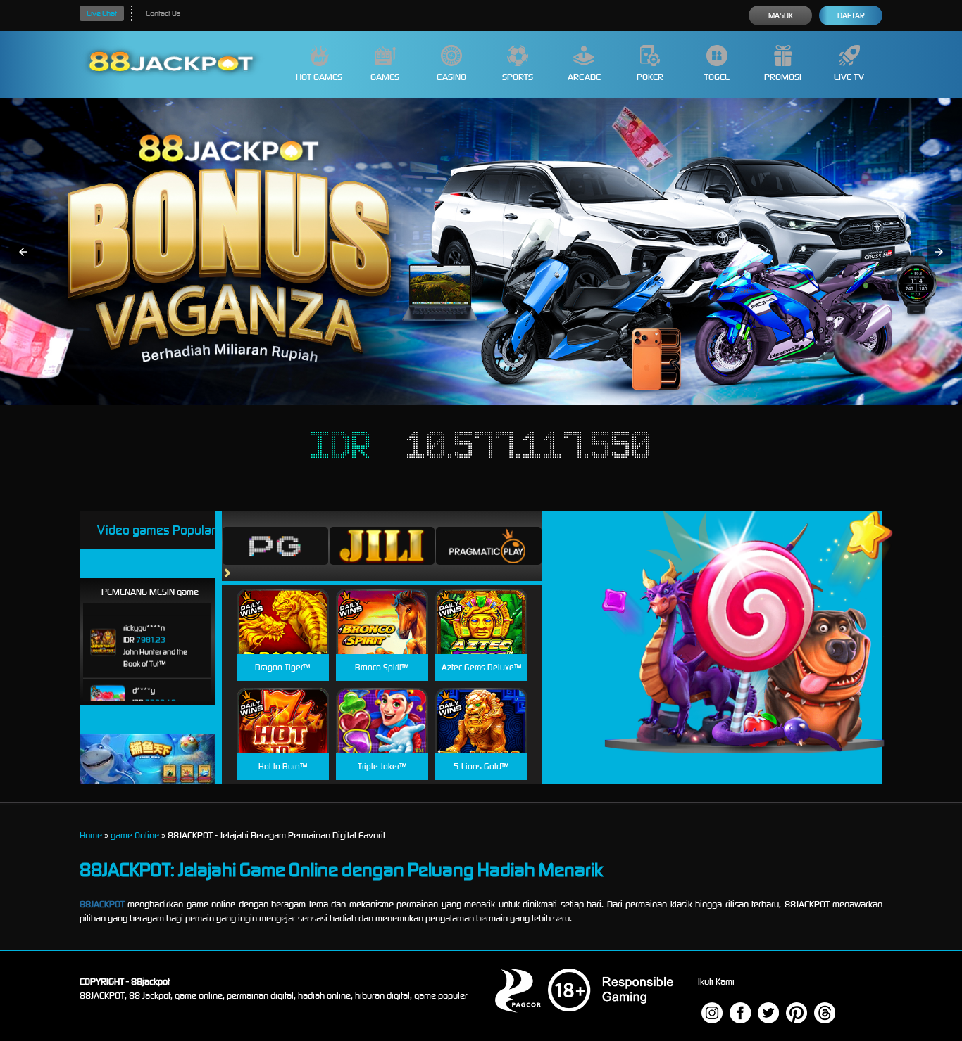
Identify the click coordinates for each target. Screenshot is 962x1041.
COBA (283, 605)
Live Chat (102, 13)
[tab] (275, 546)
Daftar (851, 15)
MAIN (283, 636)
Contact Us (163, 13)
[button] (23, 252)
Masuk (780, 15)
